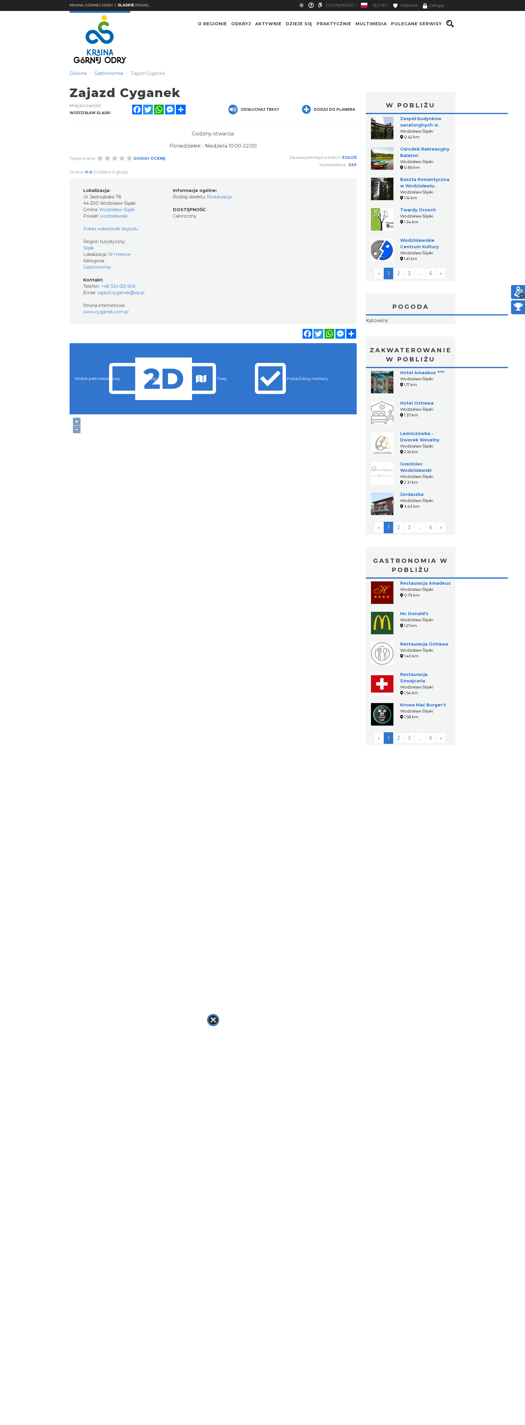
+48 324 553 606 (118, 286)
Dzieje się (299, 23)
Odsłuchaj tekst (260, 109)
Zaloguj (436, 5)
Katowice (410, 340)
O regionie (212, 23)
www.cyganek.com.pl (106, 312)
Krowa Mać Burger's (423, 743)
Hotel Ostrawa (417, 441)
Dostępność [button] (340, 5)
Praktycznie (334, 23)
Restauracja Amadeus (425, 621)
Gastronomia (97, 267)
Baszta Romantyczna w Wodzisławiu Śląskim (424, 186)
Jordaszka (412, 532)
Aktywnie (268, 23)
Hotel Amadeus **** (422, 411)
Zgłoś (349, 157)
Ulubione (408, 5)
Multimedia (371, 23)
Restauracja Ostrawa (424, 682)
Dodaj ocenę (150, 158)
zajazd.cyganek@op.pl (120, 292)
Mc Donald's (414, 652)
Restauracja (219, 197)
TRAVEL (133, 5)
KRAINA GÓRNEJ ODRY (91, 5)
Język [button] (378, 5)
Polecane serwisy (416, 23)
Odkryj (241, 23)
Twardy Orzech (418, 210)
